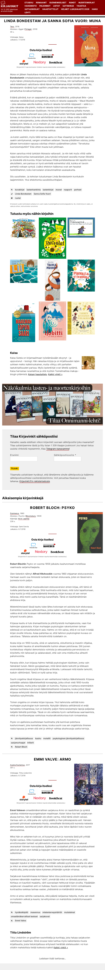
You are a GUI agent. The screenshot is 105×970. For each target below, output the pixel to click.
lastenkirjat (48, 189)
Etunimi (14, 455)
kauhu (38, 738)
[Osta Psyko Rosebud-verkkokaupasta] (50, 547)
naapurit (68, 189)
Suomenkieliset (57, 2)
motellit (46, 738)
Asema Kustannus (17, 765)
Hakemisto (31, 6)
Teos (12, 27)
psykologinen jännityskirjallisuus (68, 738)
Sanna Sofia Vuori (42, 194)
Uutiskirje (68, 6)
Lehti (27, 12)
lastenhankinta (34, 189)
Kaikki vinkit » (55, 374)
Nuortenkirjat (86, 2)
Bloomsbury (31, 516)
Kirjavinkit (9, 6)
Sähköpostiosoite (65, 455)
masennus (35, 912)
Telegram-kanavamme (57, 448)
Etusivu (29, 2)
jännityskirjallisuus (24, 738)
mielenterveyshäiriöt (52, 912)
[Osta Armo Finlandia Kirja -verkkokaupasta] (32, 794)
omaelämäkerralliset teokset (24, 916)
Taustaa (81, 6)
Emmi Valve (20, 920)
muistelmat (69, 912)
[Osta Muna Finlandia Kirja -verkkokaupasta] (32, 58)
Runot (72, 2)
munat (59, 189)
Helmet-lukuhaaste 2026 (75, 9)
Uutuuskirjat (32, 9)
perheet (77, 189)
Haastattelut (50, 9)
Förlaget (28, 29)
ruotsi (18, 198)
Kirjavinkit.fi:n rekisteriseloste (34, 481)
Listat (56, 6)
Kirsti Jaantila (23, 519)
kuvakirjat (19, 189)
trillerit (30, 742)
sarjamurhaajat (18, 742)
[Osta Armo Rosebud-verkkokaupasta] (48, 794)
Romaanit (41, 2)
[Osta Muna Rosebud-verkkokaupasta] (48, 58)
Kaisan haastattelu (37, 374)
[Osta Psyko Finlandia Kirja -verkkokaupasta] (34, 547)
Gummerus (14, 513)
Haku (95, 9)
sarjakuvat (45, 916)
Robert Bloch (21, 747)
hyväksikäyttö (21, 912)
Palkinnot (45, 6)
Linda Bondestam (23, 194)
